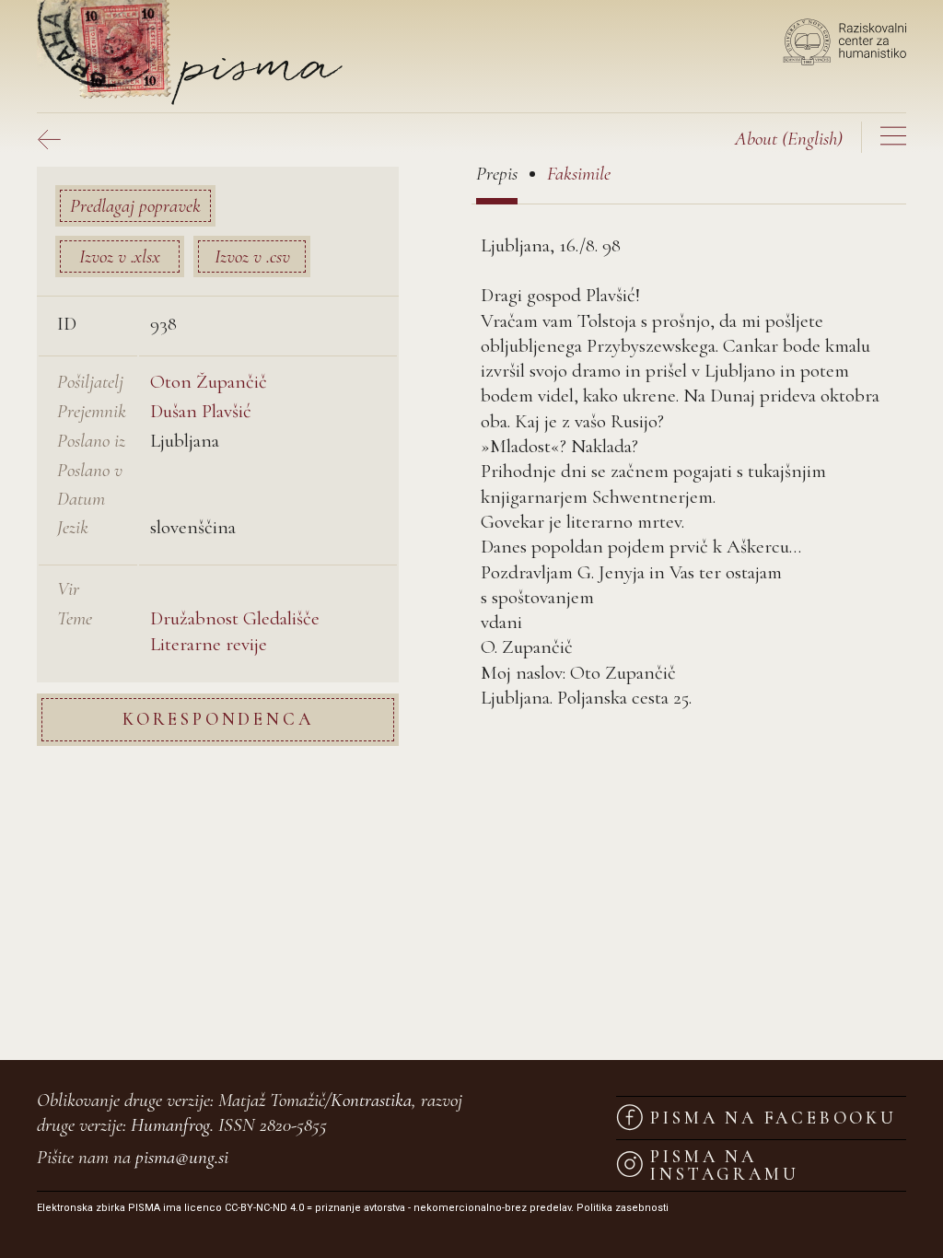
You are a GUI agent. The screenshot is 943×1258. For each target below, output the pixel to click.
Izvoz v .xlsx (119, 256)
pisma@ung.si (181, 1157)
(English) (789, 138)
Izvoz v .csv (252, 256)
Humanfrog (170, 1124)
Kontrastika (371, 1100)
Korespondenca (217, 718)
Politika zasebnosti (622, 1208)
